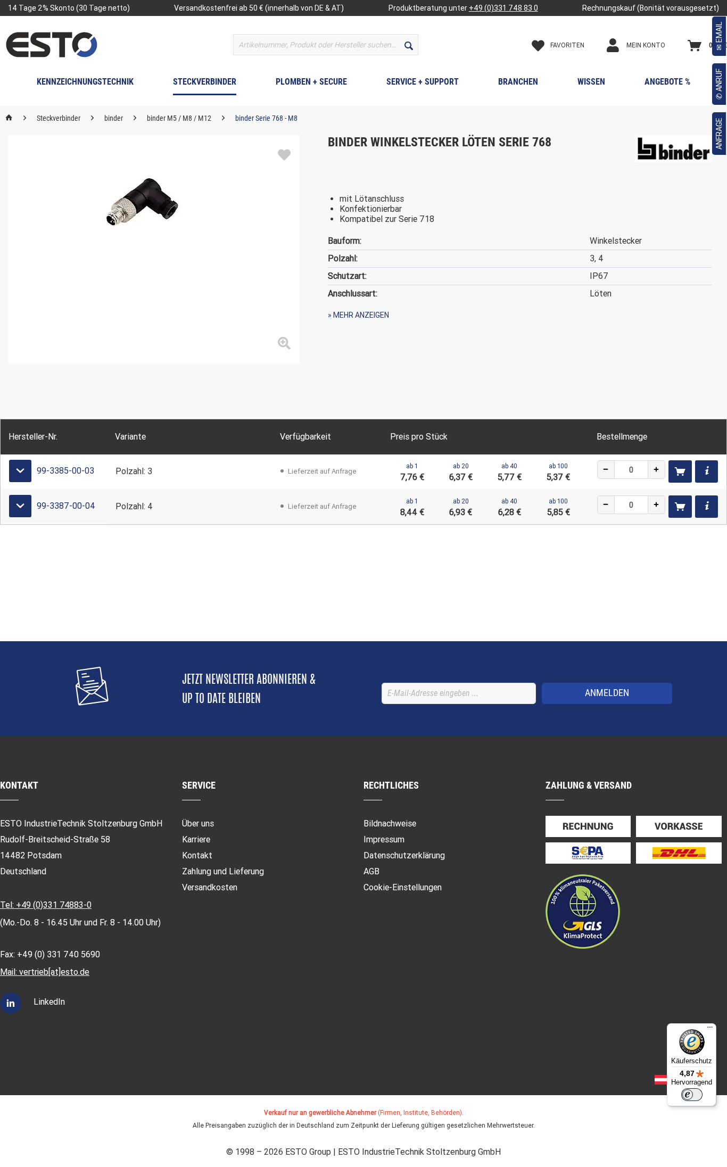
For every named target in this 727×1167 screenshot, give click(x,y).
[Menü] (710, 1029)
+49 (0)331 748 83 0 (503, 8)
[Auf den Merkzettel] (284, 155)
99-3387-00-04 (66, 506)
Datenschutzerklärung (404, 855)
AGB (371, 871)
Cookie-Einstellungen (402, 887)
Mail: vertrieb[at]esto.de (44, 972)
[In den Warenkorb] (680, 471)
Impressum (383, 839)
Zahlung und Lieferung (223, 871)
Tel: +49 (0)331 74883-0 (46, 905)
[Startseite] (9, 118)
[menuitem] (325, 44)
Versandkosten (209, 887)
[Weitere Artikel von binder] (673, 153)
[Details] (706, 471)
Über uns (198, 823)
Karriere (196, 839)
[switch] (692, 1094)
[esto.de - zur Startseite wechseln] (51, 44)
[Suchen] (408, 44)
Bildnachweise (389, 823)
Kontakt (197, 855)
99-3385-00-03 (65, 471)
